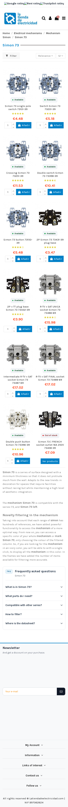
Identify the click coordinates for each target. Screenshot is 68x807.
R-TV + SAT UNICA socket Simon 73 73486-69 (50, 309)
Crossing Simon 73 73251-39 (17, 174)
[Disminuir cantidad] (13, 126)
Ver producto (50, 461)
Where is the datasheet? (20, 623)
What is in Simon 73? (18, 587)
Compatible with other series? (23, 605)
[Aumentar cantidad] (13, 123)
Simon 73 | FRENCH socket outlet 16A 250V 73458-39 (50, 444)
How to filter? (13, 614)
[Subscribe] (61, 691)
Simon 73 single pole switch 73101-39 (18, 107)
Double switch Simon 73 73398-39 (50, 174)
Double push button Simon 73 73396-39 (18, 443)
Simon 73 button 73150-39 (17, 241)
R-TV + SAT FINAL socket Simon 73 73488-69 (50, 378)
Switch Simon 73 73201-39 (50, 107)
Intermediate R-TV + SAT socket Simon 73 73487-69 (17, 379)
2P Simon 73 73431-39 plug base (50, 241)
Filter (13, 55)
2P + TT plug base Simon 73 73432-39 (18, 308)
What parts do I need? (18, 596)
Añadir (26, 125)
